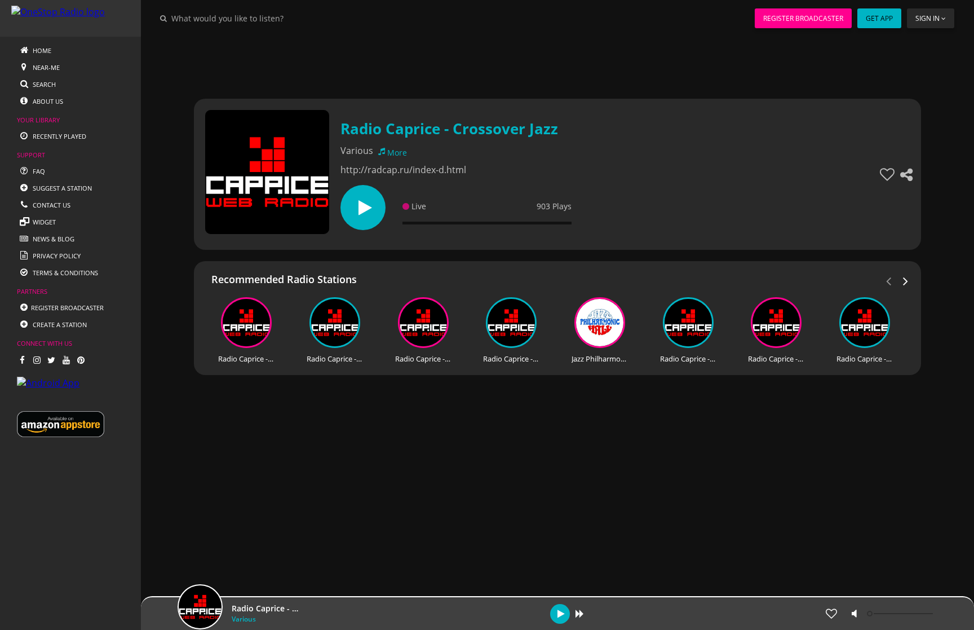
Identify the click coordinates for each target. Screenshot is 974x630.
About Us (47, 101)
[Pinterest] (80, 359)
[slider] (901, 613)
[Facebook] (22, 359)
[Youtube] (66, 359)
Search (43, 84)
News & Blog (52, 239)
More (397, 152)
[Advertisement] (526, 62)
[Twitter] (51, 359)
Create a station (59, 324)
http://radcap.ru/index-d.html (403, 170)
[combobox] (261, 18)
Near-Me (45, 67)
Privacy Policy (56, 256)
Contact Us (50, 205)
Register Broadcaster (803, 18)
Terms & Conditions (64, 272)
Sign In (927, 18)
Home (41, 50)
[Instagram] (36, 359)
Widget (43, 222)
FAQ (38, 171)
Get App (879, 18)
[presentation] (905, 280)
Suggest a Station (61, 188)
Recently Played (58, 136)
